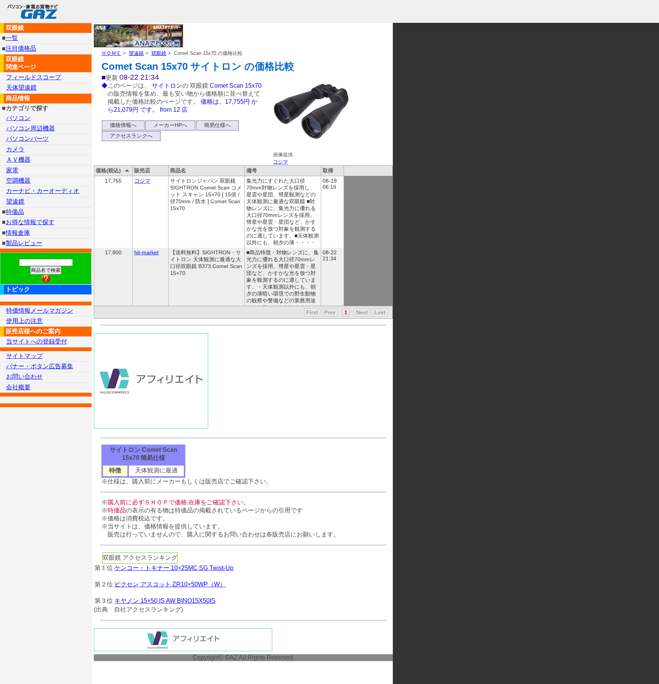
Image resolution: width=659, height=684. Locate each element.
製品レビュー (24, 243)
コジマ (280, 162)
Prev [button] (330, 312)
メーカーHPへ (170, 125)
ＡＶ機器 (18, 159)
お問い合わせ (24, 376)
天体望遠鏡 (21, 87)
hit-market (146, 252)
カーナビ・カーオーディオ (42, 191)
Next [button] (362, 312)
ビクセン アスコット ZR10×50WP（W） (170, 584)
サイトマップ (24, 356)
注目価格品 (21, 48)
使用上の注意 (24, 321)
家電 (12, 170)
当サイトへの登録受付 (36, 341)
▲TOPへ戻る (626, 668)
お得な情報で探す (30, 222)
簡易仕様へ (217, 125)
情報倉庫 (18, 233)
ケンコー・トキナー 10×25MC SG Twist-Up (173, 568)
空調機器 (18, 180)
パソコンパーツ (27, 138)
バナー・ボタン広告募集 (39, 366)
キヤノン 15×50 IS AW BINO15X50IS (164, 600)
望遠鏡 (136, 53)
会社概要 (18, 387)
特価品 (15, 212)
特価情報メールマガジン (39, 310)
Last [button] (380, 312)
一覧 (12, 38)
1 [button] (345, 312)
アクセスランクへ (131, 136)
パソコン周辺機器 (30, 128)
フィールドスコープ (33, 77)
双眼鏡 (158, 53)
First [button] (312, 312)
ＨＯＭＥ (111, 53)
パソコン (18, 118)
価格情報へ (123, 125)
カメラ (15, 149)
